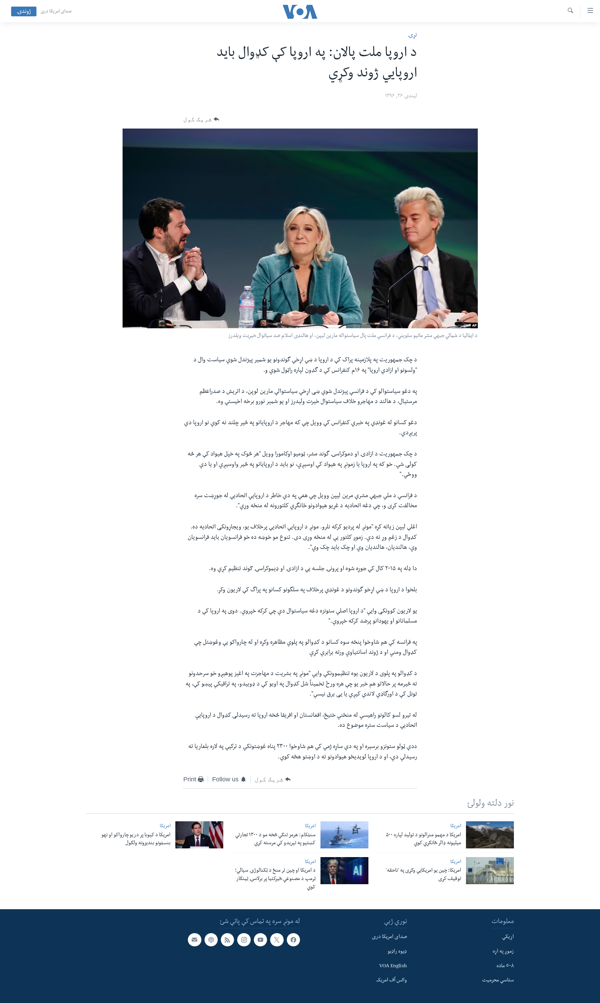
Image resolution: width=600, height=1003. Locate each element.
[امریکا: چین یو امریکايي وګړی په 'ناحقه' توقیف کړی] (490, 870)
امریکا (455, 827)
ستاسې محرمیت (498, 981)
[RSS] (227, 939)
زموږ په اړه (503, 951)
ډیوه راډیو (397, 951)
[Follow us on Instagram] (243, 939)
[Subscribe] (194, 939)
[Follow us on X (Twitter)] (276, 939)
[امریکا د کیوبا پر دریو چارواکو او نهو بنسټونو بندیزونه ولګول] (199, 834)
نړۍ (412, 35)
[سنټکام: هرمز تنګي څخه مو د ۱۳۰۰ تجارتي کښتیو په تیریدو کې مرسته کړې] (344, 834)
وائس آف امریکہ (391, 981)
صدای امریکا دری (56, 12)
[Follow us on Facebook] (293, 939)
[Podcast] (211, 939)
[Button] (201, 119)
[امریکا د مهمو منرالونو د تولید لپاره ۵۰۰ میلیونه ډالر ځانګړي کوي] (490, 834)
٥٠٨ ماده (505, 966)
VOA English (393, 966)
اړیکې (508, 937)
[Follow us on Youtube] (260, 939)
